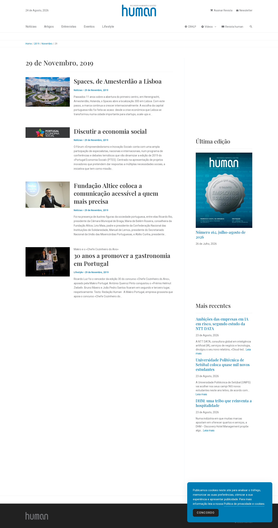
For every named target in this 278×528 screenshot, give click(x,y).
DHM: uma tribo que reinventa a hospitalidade (224, 403)
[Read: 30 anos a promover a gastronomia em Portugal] (48, 261)
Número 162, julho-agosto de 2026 (220, 234)
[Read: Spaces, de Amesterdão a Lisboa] (48, 91)
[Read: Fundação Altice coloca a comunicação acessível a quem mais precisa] (48, 194)
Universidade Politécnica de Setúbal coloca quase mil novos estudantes (223, 364)
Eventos (89, 26)
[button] (214, 26)
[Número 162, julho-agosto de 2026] (224, 190)
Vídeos (209, 26)
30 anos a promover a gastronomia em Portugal (122, 259)
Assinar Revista (223, 10)
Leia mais (201, 394)
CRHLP (192, 26)
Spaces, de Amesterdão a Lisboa (118, 81)
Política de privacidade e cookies (244, 503)
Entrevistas (68, 26)
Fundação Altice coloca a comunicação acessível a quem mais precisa (116, 193)
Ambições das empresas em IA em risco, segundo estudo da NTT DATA (222, 323)
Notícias (31, 26)
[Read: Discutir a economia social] (48, 132)
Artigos (49, 26)
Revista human (234, 26)
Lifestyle (108, 26)
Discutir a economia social (110, 131)
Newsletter (245, 10)
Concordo (206, 512)
